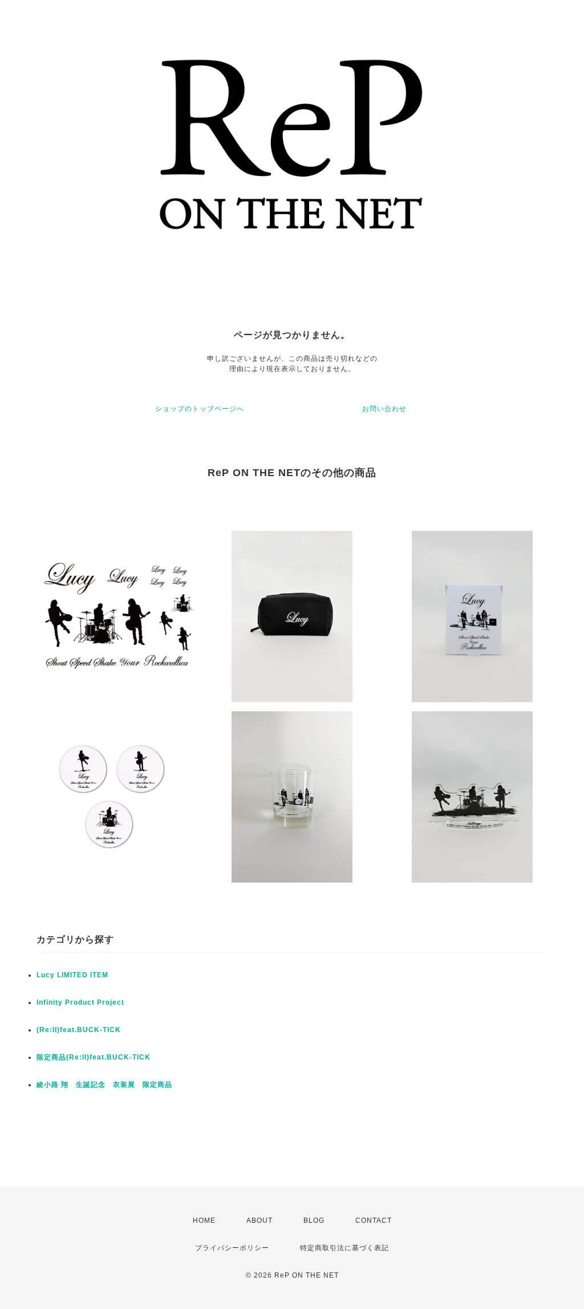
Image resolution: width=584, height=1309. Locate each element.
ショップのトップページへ (199, 409)
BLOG (314, 1221)
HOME (204, 1221)
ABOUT (259, 1221)
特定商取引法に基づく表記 (344, 1248)
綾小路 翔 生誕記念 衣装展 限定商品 (104, 1085)
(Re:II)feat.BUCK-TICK (78, 1030)
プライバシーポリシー (232, 1248)
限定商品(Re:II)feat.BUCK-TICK (93, 1057)
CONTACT (373, 1221)
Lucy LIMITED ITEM (72, 975)
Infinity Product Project (80, 1002)
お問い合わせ (384, 409)
